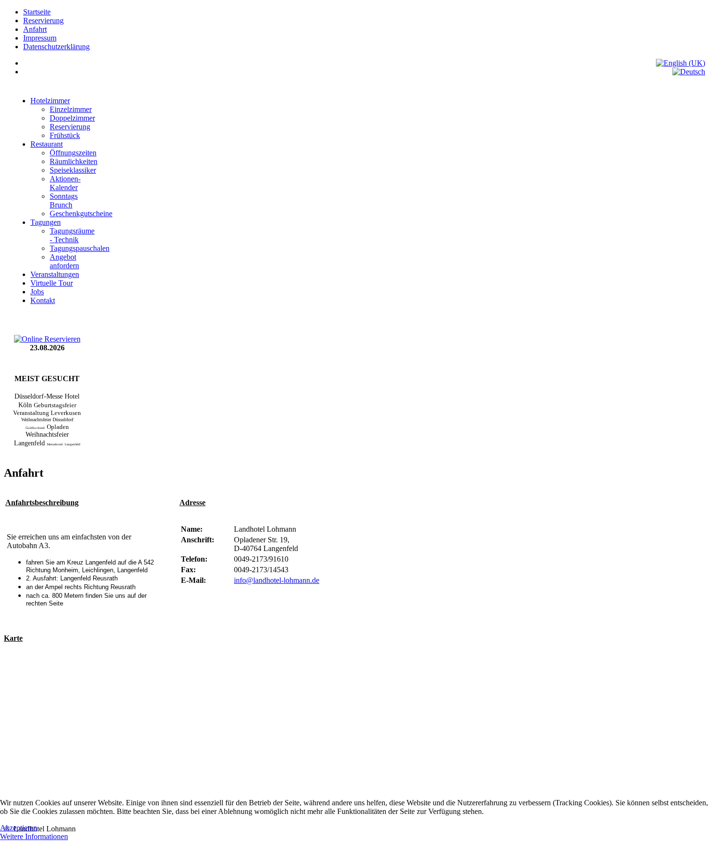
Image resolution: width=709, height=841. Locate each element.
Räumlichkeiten (73, 161)
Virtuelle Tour (51, 283)
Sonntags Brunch (64, 200)
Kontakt (42, 300)
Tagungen (45, 222)
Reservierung (43, 20)
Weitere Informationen (34, 836)
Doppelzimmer (72, 118)
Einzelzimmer (71, 109)
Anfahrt (35, 29)
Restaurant (46, 144)
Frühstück (65, 135)
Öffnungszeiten (73, 153)
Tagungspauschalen (79, 248)
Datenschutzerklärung (56, 46)
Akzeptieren (18, 828)
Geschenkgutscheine (81, 213)
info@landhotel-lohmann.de (276, 580)
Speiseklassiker (73, 170)
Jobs (37, 292)
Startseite (37, 12)
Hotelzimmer (50, 101)
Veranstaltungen (54, 274)
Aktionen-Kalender (65, 183)
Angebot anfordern (64, 261)
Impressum (39, 38)
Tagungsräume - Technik (72, 235)
